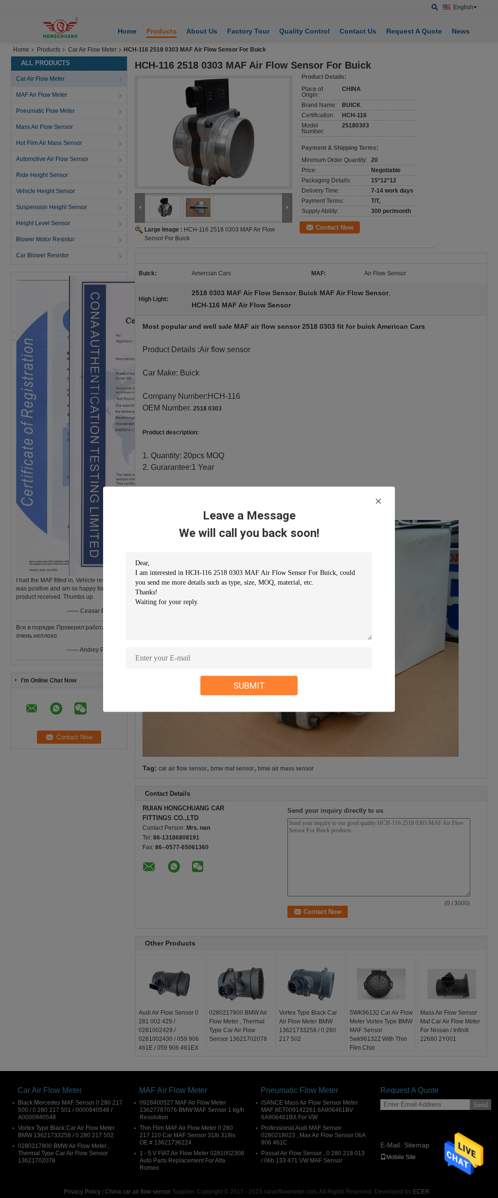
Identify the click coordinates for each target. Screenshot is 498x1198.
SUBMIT (249, 685)
